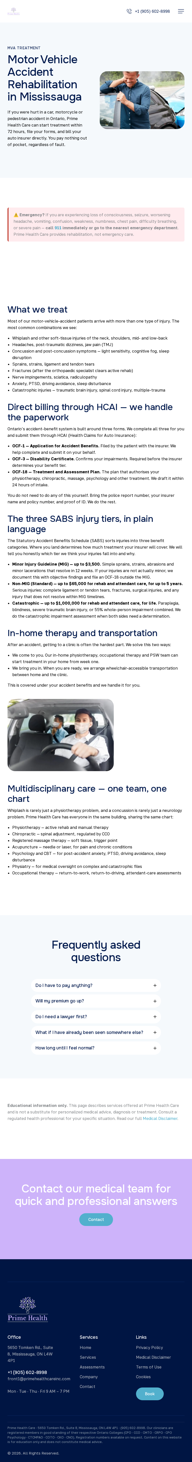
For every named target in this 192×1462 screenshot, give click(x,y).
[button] (181, 11)
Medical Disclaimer (160, 1118)
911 (58, 227)
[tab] (96, 985)
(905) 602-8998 (132, 1428)
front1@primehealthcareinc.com (39, 1378)
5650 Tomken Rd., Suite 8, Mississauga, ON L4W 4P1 (30, 1354)
